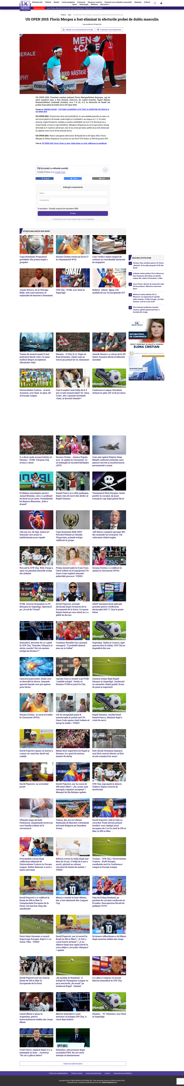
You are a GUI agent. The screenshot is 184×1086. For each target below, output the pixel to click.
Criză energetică (68, 2)
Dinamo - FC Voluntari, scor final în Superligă (109, 1015)
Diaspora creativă (95, 2)
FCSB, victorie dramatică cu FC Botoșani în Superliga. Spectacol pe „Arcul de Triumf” (36, 606)
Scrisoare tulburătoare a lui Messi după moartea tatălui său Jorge (109, 937)
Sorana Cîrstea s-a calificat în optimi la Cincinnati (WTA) (107, 569)
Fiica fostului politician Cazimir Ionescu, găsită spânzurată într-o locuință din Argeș (146, 309)
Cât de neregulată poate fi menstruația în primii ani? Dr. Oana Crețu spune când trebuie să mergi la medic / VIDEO (72, 718)
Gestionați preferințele (93, 1073)
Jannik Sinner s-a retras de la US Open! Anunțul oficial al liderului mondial (109, 357)
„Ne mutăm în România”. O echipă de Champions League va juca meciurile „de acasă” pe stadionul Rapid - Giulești (72, 981)
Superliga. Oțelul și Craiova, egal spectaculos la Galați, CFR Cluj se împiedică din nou (108, 645)
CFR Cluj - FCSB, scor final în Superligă (70, 291)
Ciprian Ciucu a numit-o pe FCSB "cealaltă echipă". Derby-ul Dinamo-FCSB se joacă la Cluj (72, 681)
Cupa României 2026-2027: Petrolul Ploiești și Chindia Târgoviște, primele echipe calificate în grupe (69, 536)
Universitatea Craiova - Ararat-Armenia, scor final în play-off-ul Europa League (36, 393)
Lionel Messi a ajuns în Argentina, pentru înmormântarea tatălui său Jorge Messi (36, 1017)
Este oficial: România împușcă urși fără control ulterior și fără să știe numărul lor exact (108, 753)
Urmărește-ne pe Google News (110, 30)
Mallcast (94, 4)
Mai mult (105, 4)
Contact (107, 1073)
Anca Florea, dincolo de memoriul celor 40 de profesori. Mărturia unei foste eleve (75, 8)
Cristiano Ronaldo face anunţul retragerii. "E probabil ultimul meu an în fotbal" (71, 645)
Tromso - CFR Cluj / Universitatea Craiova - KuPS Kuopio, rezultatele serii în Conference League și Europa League (109, 862)
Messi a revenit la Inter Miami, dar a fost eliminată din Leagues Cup (72, 900)
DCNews (25, 6)
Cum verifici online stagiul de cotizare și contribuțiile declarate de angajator (108, 259)
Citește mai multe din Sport (72, 1064)
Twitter (74, 178)
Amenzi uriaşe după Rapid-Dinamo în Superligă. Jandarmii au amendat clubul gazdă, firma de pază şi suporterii (108, 682)
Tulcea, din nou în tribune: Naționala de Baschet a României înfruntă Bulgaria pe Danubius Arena (72, 824)
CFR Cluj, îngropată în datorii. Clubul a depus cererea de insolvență (107, 786)
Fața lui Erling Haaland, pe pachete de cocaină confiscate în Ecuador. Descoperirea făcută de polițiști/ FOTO (108, 901)
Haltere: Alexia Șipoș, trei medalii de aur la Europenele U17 (109, 291)
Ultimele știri (37, 2)
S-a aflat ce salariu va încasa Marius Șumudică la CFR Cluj (107, 979)
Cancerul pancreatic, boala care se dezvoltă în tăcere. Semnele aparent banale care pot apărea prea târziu (35, 682)
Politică (48, 2)
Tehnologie (83, 4)
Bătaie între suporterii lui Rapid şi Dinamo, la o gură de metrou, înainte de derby (72, 753)
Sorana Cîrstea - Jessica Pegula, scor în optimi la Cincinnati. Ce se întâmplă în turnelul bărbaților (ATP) (72, 461)
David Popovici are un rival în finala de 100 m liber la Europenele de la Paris (34, 980)
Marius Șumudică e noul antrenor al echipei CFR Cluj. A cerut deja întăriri (71, 1016)
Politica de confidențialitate (58, 1073)
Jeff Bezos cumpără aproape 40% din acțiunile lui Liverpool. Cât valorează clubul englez (108, 534)
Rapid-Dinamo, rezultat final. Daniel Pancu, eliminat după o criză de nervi (107, 717)
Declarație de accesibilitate (123, 1073)
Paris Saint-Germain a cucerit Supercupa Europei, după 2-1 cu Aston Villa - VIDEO (35, 939)
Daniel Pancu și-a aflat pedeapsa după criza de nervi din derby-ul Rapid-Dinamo (72, 496)
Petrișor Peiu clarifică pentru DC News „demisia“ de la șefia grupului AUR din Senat (148, 265)
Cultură (147, 2)
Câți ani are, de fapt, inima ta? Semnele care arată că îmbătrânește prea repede (34, 534)
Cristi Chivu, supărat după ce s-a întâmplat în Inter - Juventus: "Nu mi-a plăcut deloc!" (36, 1052)
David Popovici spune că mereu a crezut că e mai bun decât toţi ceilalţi (36, 753)
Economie (81, 2)
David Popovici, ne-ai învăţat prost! (34, 785)
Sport (74, 4)
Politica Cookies (76, 1073)
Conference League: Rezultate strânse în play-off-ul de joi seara (109, 391)
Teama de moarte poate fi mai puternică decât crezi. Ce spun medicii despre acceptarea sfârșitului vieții (35, 358)
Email (103, 178)
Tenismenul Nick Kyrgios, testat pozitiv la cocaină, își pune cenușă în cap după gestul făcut (108, 496)
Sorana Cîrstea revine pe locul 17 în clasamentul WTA (72, 258)
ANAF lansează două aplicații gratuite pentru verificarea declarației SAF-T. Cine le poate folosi (107, 608)
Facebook (46, 178)
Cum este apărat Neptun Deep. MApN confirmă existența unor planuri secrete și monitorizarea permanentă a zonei (108, 461)
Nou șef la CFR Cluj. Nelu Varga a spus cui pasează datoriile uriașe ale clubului (36, 570)
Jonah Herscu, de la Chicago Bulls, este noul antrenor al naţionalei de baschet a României (36, 292)
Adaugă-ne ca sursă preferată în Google (79, 30)
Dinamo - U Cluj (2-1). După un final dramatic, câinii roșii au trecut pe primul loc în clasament (72, 357)
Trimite (73, 213)
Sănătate (137, 2)
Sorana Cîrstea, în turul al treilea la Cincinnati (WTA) (36, 716)
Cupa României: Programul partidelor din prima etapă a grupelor (34, 259)
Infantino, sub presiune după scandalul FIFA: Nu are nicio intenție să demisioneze (70, 1052)
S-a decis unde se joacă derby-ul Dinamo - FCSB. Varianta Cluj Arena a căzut (36, 460)
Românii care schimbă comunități (118, 2)
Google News (60, 172)
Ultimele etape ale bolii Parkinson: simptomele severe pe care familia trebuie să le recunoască (36, 824)
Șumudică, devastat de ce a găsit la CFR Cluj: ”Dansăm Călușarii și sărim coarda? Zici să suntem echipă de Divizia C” (36, 646)
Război (56, 2)
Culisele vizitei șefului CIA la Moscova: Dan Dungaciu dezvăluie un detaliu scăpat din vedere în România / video (148, 275)
